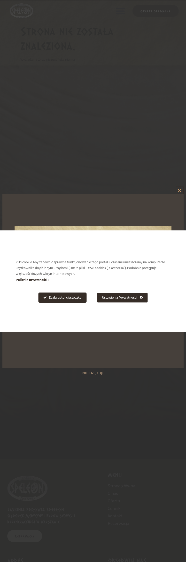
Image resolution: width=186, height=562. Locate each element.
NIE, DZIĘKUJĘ (93, 373)
